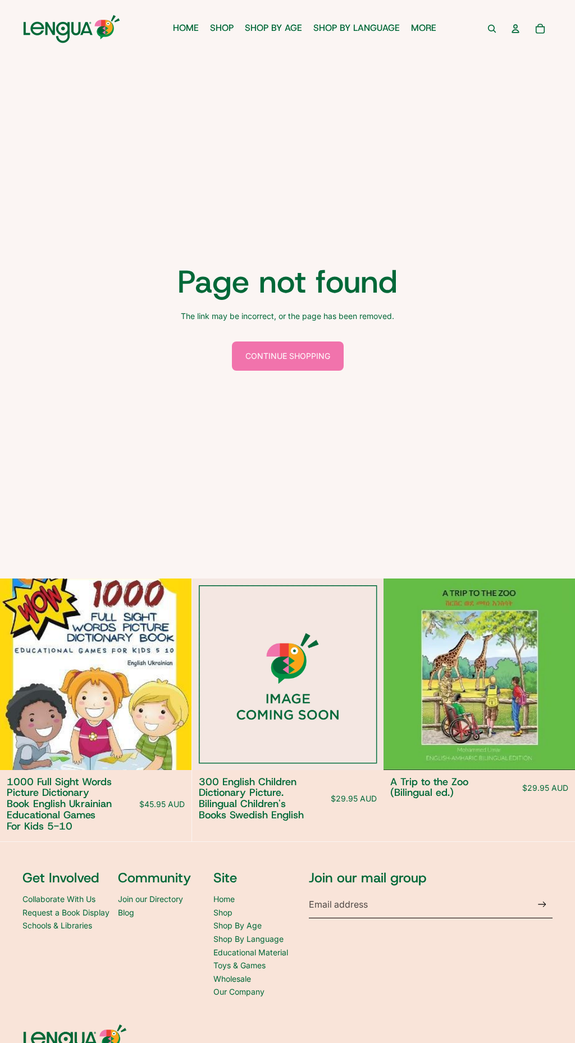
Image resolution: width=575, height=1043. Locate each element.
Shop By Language (248, 939)
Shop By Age (237, 925)
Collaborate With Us (58, 899)
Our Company (238, 991)
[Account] (515, 28)
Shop (222, 912)
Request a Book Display (65, 912)
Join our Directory (150, 899)
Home (224, 899)
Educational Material (250, 952)
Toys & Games (239, 965)
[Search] (492, 28)
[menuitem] (423, 28)
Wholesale (232, 978)
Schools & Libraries (57, 925)
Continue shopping (287, 356)
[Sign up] (542, 904)
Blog (126, 912)
